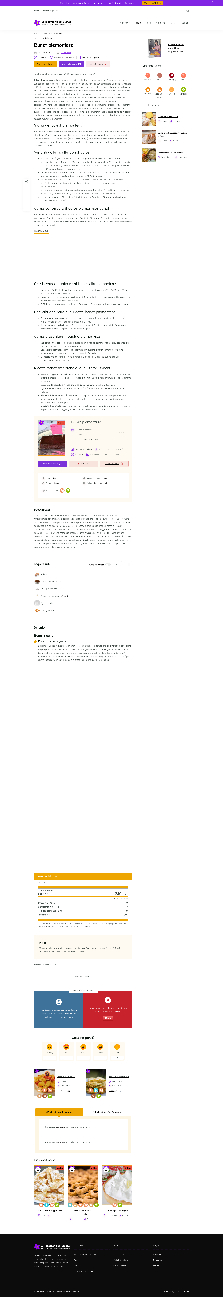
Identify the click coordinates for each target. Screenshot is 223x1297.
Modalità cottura (96, 564)
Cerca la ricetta (119, 1266)
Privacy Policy (168, 1292)
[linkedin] (26, 200)
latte (47, 603)
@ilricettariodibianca (64, 1013)
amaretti (48, 610)
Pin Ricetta (84, 464)
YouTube (156, 1266)
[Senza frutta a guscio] (41, 1205)
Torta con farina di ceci (168, 117)
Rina (55, 478)
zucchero (49, 588)
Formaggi (171, 79)
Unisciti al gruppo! (50, 11)
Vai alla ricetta (43, 64)
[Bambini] (70, 1205)
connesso (60, 1127)
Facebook (157, 1254)
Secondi (148, 93)
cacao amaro (53, 581)
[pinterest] (26, 206)
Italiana (56, 483)
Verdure (183, 94)
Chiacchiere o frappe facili (49, 1210)
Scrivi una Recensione (61, 1112)
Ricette (138, 22)
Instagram (157, 1260)
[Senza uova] (91, 1205)
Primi (183, 79)
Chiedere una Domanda (109, 1112)
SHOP (173, 22)
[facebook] (26, 187)
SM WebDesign (183, 1292)
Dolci (36, 38)
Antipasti (148, 79)
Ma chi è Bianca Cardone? (85, 1254)
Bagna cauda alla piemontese (170, 152)
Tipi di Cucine (119, 1254)
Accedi (36, 11)
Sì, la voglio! (151, 3)
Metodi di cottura (120, 1260)
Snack (172, 94)
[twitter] (26, 193)
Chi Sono (160, 22)
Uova (44, 574)
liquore (54, 596)
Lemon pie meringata (117, 1210)
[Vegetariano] (68, 490)
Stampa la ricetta (69, 64)
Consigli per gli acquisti (83, 1271)
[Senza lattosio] (46, 1205)
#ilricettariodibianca (54, 1010)
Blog (148, 22)
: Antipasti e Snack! (176, 48)
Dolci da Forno (46, 38)
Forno (105, 478)
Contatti (185, 22)
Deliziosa (61, 423)
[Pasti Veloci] (75, 1205)
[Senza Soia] (62, 490)
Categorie (125, 22)
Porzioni (116, 565)
